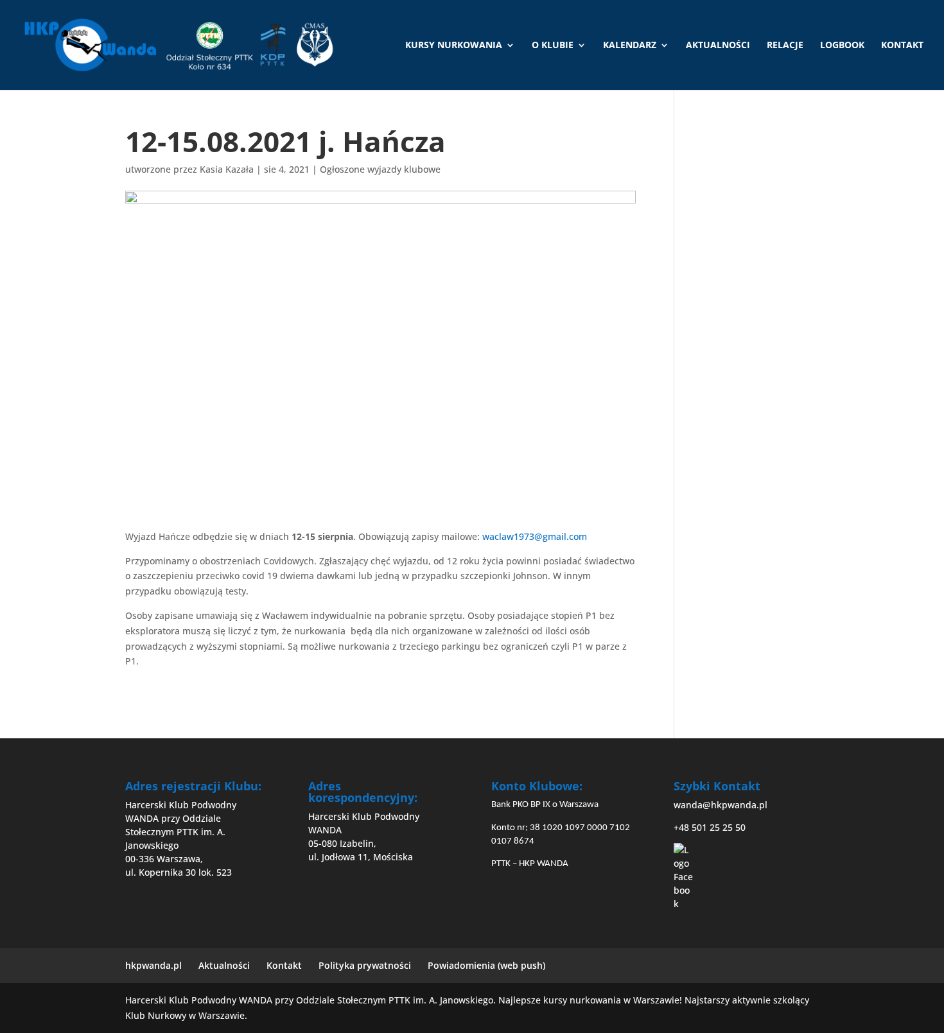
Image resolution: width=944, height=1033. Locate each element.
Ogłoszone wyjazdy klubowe (380, 169)
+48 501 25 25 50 (710, 827)
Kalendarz (629, 45)
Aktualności (718, 45)
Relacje (785, 45)
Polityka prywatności (365, 965)
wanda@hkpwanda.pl (720, 805)
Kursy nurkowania (453, 45)
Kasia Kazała (227, 169)
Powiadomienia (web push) (486, 965)
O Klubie (552, 45)
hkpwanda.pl (153, 965)
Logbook (842, 45)
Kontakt (902, 45)
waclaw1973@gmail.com (534, 536)
